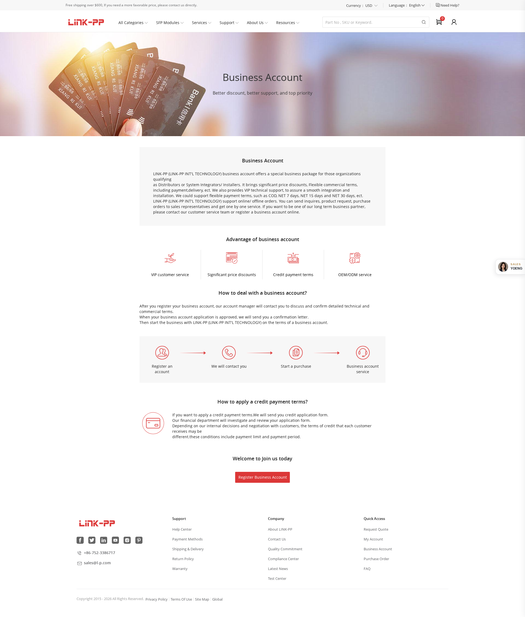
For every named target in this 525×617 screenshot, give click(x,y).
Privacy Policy (156, 599)
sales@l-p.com (97, 562)
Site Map (202, 599)
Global (217, 599)
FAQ (367, 568)
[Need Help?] (438, 5)
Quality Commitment (285, 548)
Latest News (278, 568)
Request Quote (376, 529)
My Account (373, 539)
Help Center (182, 529)
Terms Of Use (181, 599)
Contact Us (277, 539)
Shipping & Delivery (188, 548)
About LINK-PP (280, 529)
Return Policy (183, 558)
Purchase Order (376, 558)
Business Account (378, 548)
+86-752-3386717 (99, 552)
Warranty (180, 568)
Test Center (277, 578)
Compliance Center (283, 558)
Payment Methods (187, 539)
